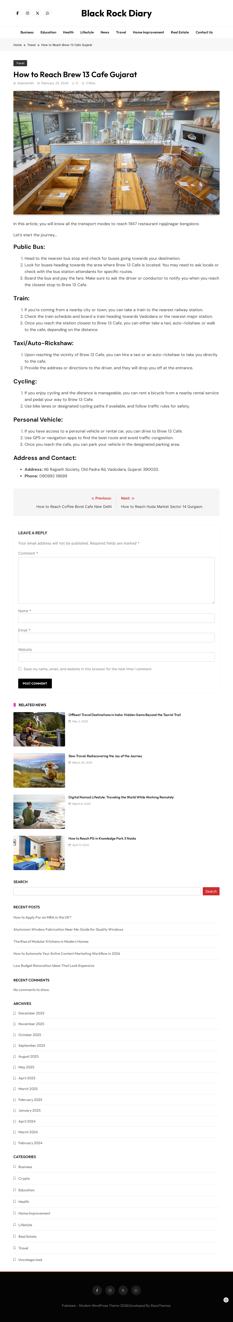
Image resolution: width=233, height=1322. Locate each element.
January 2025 (29, 1110)
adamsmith (25, 83)
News (105, 32)
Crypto (24, 1178)
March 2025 (28, 1088)
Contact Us (204, 32)
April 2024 (26, 1121)
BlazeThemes (160, 1306)
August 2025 (28, 1056)
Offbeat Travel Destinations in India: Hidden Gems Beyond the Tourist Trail (124, 715)
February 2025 (30, 1099)
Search (20, 881)
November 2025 (31, 1023)
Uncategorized (30, 1259)
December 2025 (31, 1013)
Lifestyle (87, 32)
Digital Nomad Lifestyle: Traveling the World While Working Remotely (121, 797)
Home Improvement (148, 32)
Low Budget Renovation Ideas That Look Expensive (53, 965)
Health (68, 32)
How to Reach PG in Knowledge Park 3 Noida (102, 838)
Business (27, 32)
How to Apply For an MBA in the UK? (42, 917)
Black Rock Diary (116, 13)
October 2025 (29, 1034)
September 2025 (31, 1045)
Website (25, 649)
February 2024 (30, 1143)
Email (24, 630)
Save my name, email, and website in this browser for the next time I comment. (88, 669)
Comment (28, 553)
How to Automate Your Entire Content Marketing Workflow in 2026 (66, 953)
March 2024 (28, 1132)
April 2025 (26, 1078)
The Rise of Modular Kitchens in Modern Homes (51, 941)
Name (24, 611)
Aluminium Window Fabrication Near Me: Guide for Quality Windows (68, 929)
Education (48, 32)
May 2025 (26, 1067)
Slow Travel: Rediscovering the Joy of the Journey (105, 756)
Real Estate (180, 32)
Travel (121, 32)
